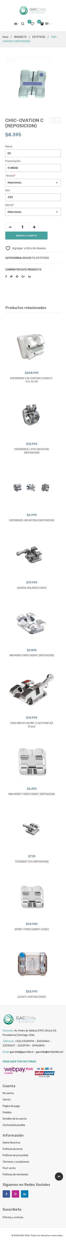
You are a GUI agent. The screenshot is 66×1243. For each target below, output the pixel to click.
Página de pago (11, 1106)
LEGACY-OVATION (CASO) (31, 996)
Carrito (7, 1099)
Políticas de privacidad (15, 1155)
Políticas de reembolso (15, 1174)
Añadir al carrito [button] (31, 710)
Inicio (5, 37)
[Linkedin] (24, 1194)
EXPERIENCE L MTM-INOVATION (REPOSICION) (31, 451)
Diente (9, 205)
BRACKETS (20, 37)
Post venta (9, 1168)
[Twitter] (11, 276)
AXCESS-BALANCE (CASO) (32, 587)
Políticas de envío (13, 1149)
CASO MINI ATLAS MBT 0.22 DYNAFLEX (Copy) (31, 725)
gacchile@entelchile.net (49, 1051)
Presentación (13, 161)
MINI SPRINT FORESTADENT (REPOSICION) (31, 794)
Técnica (10, 175)
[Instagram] (15, 1194)
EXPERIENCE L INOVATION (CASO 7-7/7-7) (58, 121)
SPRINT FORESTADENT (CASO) (32, 929)
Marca (8, 146)
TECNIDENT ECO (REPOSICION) (52, 121)
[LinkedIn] (29, 276)
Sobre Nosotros (11, 1142)
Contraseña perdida (14, 1125)
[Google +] (23, 276)
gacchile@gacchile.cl (21, 1051)
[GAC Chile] (33, 10)
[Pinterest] (17, 276)
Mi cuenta (8, 1093)
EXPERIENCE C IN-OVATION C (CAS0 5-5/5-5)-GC (31, 380)
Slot (7, 190)
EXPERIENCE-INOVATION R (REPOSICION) (31, 520)
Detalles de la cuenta (15, 1118)
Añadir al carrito (26, 235)
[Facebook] (6, 276)
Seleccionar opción (32, 365)
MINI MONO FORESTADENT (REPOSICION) (32, 655)
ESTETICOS (38, 37)
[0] (32, 24)
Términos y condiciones (16, 1161)
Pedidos (7, 1112)
